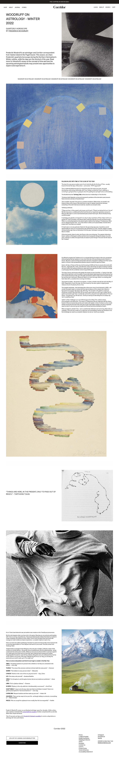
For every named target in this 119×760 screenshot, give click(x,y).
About (80, 742)
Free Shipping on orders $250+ (59, 2)
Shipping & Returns (84, 740)
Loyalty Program (83, 737)
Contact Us (82, 745)
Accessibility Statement (86, 752)
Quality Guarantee (84, 738)
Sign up (101, 7)
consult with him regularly (30, 712)
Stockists (81, 743)
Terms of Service (84, 750)
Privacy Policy (83, 748)
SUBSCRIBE (22, 743)
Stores (81, 735)
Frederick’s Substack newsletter (32, 716)
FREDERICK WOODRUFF (18, 31)
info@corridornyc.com (104, 743)
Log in (96, 7)
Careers (81, 747)
